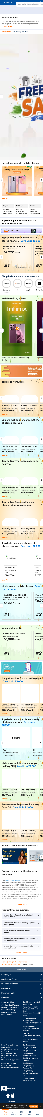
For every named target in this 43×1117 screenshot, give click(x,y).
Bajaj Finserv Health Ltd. (30, 1074)
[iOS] (12, 1095)
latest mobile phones (12, 880)
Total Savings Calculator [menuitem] (20, 32)
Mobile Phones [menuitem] (6, 31)
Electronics (23, 962)
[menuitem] (8, 2)
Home (4, 962)
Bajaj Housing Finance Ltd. (28, 1067)
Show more (22, 953)
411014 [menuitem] (9, 2)
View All (5, 198)
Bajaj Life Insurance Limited (30, 1059)
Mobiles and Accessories (11, 964)
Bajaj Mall (12, 962)
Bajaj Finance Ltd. (30, 1051)
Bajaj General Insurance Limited (30, 1054)
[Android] (8, 1095)
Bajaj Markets (28, 1063)
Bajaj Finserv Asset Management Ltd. (30, 1079)
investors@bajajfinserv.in (11, 1060)
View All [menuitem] (5, 580)
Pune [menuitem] (5, 2)
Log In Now (33, 1106)
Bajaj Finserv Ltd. (29, 1048)
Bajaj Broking (28, 1071)
